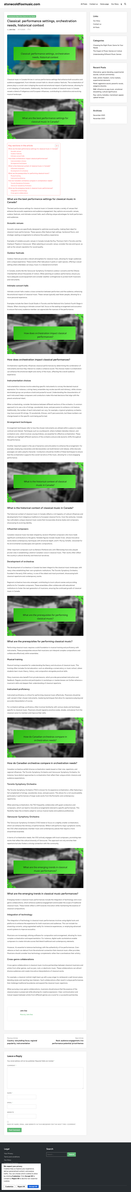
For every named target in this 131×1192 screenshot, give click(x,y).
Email (10, 1103)
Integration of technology (19, 190)
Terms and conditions (12, 1157)
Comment (12, 1065)
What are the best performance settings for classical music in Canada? (33, 149)
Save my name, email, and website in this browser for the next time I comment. (41, 1124)
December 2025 (99, 115)
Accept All (33, 1186)
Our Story (115, 4)
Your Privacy (8, 1153)
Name (10, 1093)
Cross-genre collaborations (19, 193)
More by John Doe (26, 1014)
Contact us (94, 4)
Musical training (16, 176)
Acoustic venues (16, 151)
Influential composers (17, 168)
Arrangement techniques (19, 163)
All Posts (84, 4)
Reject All (21, 1186)
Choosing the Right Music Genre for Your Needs (21, 16)
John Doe (12, 29)
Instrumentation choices (18, 161)
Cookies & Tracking (11, 1163)
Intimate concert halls (17, 156)
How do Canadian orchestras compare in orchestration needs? (30, 181)
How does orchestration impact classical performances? (28, 158)
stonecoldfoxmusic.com (22, 4)
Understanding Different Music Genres (107, 54)
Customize (9, 1186)
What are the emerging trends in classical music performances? (30, 188)
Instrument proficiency (18, 178)
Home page (104, 4)
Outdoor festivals (16, 153)
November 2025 (99, 118)
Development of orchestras (19, 171)
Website (10, 1112)
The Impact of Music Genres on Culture (107, 51)
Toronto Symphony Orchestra (20, 183)
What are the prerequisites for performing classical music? (28, 173)
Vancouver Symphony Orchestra (21, 185)
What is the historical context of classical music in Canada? (29, 166)
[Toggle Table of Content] (56, 145)
